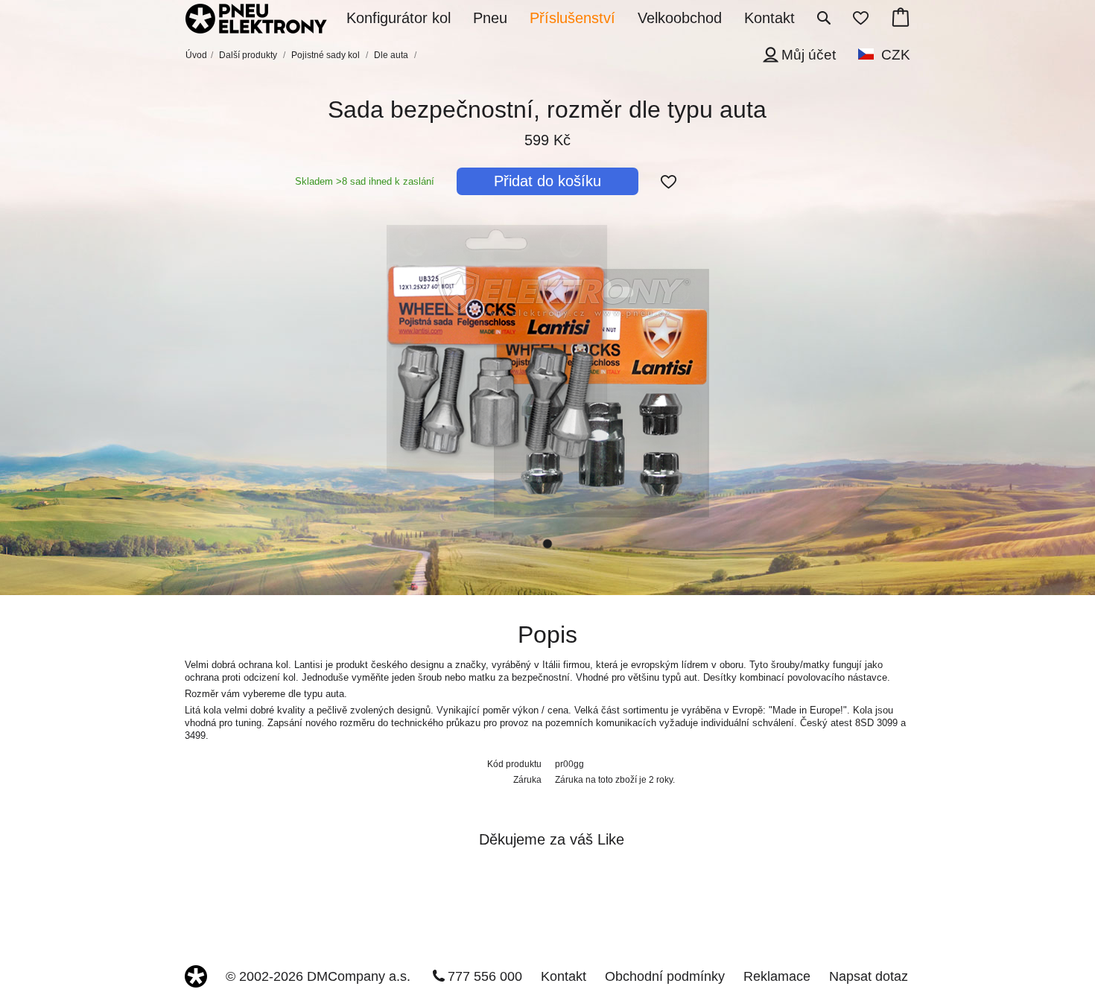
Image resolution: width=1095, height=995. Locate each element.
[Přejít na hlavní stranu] (256, 20)
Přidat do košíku (547, 181)
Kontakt (563, 976)
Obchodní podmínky (665, 976)
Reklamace (776, 976)
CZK (895, 55)
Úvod (196, 55)
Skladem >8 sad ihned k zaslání (364, 181)
